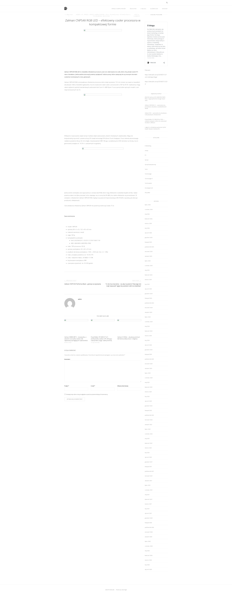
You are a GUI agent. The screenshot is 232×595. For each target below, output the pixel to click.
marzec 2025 (148, 279)
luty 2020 (147, 565)
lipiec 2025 (148, 261)
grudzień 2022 (148, 406)
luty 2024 (147, 340)
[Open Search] (167, 3)
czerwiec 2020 (149, 546)
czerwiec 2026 (149, 209)
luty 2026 (147, 228)
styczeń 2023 (148, 401)
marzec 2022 (148, 448)
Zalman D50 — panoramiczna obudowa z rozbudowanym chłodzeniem (156, 113)
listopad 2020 (148, 522)
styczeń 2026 (148, 233)
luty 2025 (147, 284)
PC (82, 14)
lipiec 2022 (148, 429)
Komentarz (67, 359)
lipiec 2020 (148, 541)
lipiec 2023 (148, 373)
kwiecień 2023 (148, 387)
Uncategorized (149, 188)
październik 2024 (149, 303)
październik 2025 (149, 247)
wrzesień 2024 (149, 307)
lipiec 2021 (148, 485)
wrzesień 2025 (149, 251)
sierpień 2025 (148, 256)
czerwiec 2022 (149, 434)
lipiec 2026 (148, 205)
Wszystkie (133, 8)
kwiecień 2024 (148, 331)
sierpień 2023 (148, 368)
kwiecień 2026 (148, 219)
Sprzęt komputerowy (119, 8)
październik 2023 (149, 359)
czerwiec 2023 (149, 378)
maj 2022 (147, 438)
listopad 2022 (148, 410)
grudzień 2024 (148, 293)
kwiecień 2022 (148, 443)
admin (80, 299)
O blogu (143, 8)
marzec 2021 (148, 504)
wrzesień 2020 (149, 532)
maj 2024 (147, 326)
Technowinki (97, 16)
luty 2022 (147, 452)
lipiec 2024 (148, 317)
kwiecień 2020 (148, 555)
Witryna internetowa (122, 386)
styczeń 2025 (148, 289)
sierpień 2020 (148, 537)
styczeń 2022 (148, 457)
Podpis (66, 386)
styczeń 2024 (148, 345)
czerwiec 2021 (149, 490)
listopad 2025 (148, 242)
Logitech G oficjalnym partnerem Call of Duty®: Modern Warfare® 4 (155, 128)
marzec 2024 (148, 335)
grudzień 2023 (148, 350)
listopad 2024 (148, 298)
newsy (78, 14)
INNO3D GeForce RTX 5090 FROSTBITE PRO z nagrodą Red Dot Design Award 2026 (155, 98)
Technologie (114, 14)
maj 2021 (147, 494)
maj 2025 (147, 270)
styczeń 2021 (148, 513)
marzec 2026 (148, 223)
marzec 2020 (148, 560)
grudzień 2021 (148, 462)
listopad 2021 (148, 466)
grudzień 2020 (148, 518)
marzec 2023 (148, 392)
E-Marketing (148, 146)
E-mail (93, 386)
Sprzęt (86, 14)
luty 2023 (147, 396)
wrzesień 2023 (149, 363)
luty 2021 (147, 508)
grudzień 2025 (148, 237)
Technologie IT (125, 14)
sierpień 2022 (148, 424)
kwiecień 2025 (148, 275)
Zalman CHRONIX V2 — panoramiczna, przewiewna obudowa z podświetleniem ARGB (155, 106)
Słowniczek (154, 8)
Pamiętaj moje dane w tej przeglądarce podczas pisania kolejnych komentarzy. (87, 394)
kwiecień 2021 (148, 499)
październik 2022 (149, 415)
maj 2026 (147, 214)
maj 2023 (147, 382)
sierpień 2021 (148, 480)
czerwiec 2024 (149, 321)
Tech (107, 14)
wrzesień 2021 (149, 476)
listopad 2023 (148, 354)
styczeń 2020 (148, 569)
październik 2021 (149, 471)
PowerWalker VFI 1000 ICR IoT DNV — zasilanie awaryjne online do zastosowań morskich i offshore (156, 121)
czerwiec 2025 (149, 265)
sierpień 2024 (148, 312)
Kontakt (165, 8)
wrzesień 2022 (149, 420)
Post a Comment (137, 15)
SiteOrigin (124, 590)
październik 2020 (149, 527)
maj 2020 (147, 551)
